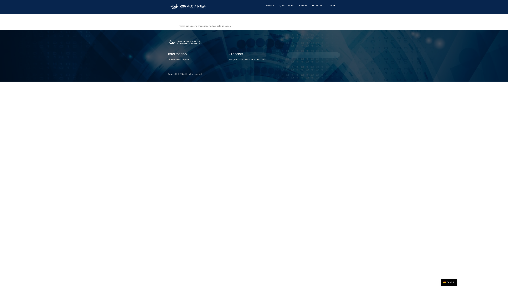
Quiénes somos (287, 5)
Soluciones (317, 5)
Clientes (303, 5)
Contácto (332, 5)
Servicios (270, 5)
